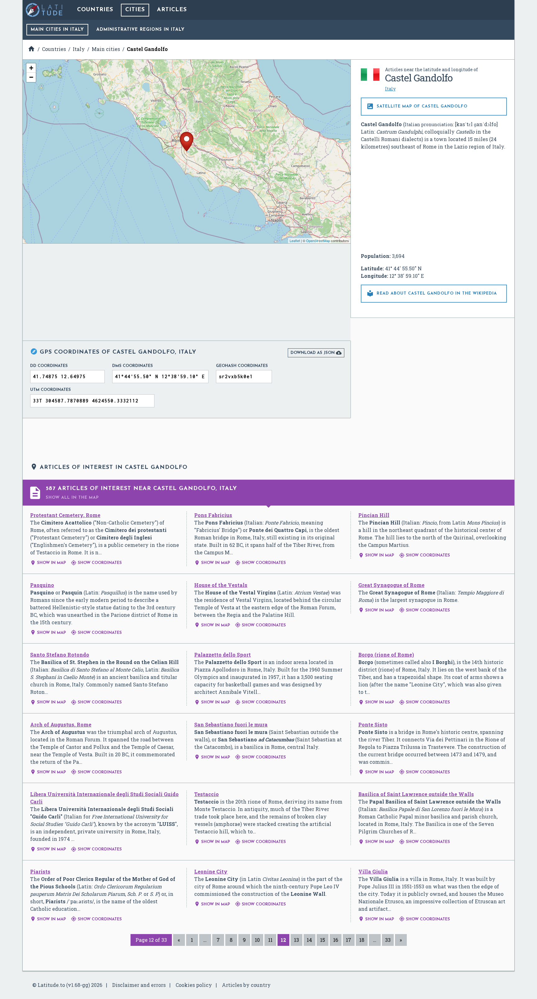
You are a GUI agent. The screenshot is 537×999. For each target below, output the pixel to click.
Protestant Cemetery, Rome (65, 515)
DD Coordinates (49, 366)
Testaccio (206, 794)
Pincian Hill (373, 515)
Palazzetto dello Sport (222, 654)
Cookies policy (194, 985)
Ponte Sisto (373, 724)
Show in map (48, 563)
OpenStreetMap (318, 240)
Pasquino (42, 585)
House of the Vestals (220, 585)
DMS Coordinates (132, 366)
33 (388, 940)
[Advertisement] (434, 201)
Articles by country (246, 985)
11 (270, 940)
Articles (172, 10)
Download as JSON (316, 352)
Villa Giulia (373, 871)
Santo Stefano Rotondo (59, 654)
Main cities (57, 29)
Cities (135, 10)
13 (296, 940)
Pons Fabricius (213, 515)
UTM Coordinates (50, 390)
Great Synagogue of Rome (391, 585)
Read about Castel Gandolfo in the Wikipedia (431, 293)
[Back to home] (44, 10)
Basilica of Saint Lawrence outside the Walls (416, 794)
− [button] (31, 77)
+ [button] (31, 68)
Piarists (40, 871)
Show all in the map (72, 498)
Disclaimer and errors (139, 985)
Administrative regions (140, 29)
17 (348, 940)
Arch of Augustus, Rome (60, 724)
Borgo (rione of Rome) (386, 654)
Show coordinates (96, 563)
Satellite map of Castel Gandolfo (416, 106)
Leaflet (295, 240)
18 (361, 940)
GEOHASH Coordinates (242, 366)
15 (322, 940)
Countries (95, 10)
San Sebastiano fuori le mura (231, 724)
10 (257, 940)
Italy (390, 89)
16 (335, 940)
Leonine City (210, 871)
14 (309, 940)
